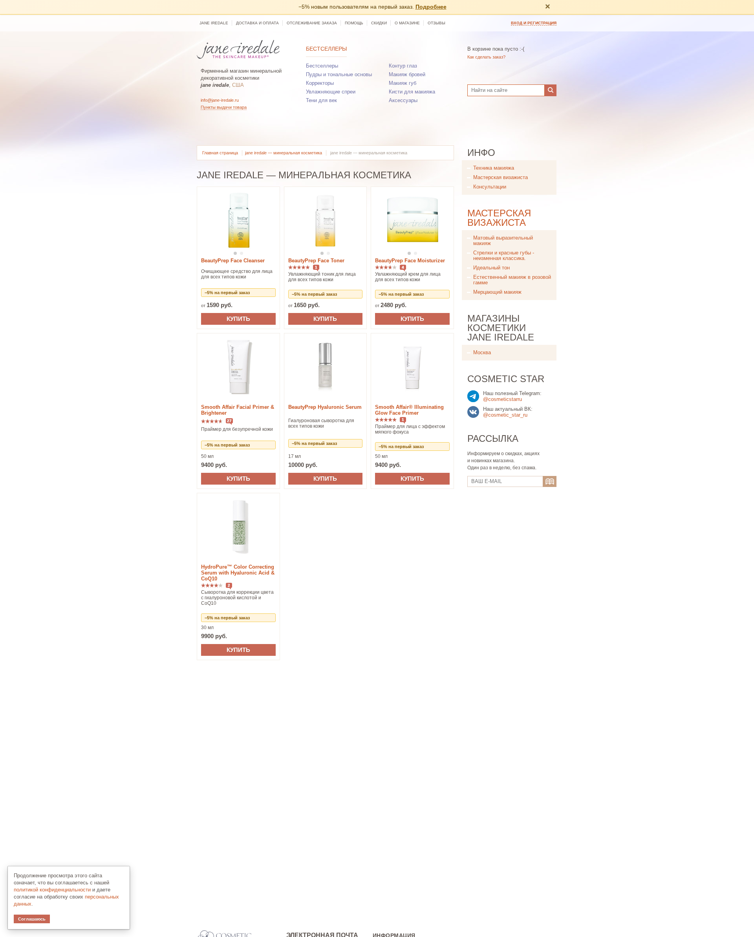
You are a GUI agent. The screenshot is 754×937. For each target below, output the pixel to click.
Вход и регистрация (533, 23)
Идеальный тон (491, 268)
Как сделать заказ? (486, 57)
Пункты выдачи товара (224, 107)
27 (229, 421)
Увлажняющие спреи (330, 92)
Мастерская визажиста (500, 177)
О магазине (407, 23)
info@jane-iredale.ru (220, 100)
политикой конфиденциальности (52, 890)
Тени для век (321, 100)
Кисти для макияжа (412, 92)
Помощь (354, 23)
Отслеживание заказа (312, 23)
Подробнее (431, 7)
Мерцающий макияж (497, 292)
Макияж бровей (407, 74)
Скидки (379, 23)
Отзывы (436, 23)
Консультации (489, 187)
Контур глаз (403, 66)
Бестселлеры (326, 49)
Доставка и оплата (257, 23)
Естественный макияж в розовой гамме (512, 279)
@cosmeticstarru (502, 399)
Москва (482, 352)
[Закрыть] (547, 7)
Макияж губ (402, 83)
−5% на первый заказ (227, 292)
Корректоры (320, 83)
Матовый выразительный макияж (503, 240)
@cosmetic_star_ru (505, 415)
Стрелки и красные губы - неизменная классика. (503, 255)
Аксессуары (403, 100)
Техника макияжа (493, 168)
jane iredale (213, 23)
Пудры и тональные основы (339, 74)
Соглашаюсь (32, 919)
